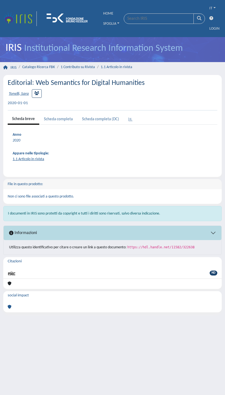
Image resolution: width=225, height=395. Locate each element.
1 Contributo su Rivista (78, 67)
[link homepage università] (69, 18)
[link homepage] (20, 18)
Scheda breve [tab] (23, 119)
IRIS (13, 68)
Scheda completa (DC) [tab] (100, 119)
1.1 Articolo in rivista (116, 67)
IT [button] (210, 8)
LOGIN (214, 29)
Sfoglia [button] (109, 24)
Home (108, 14)
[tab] (130, 120)
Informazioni (25, 233)
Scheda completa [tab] (58, 119)
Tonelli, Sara (19, 94)
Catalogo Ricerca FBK (38, 67)
